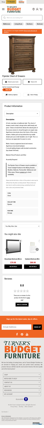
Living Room (18, 24)
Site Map (21, 406)
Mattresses (6, 24)
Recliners (30, 24)
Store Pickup (34, 94)
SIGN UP (37, 327)
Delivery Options (13, 94)
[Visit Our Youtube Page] (27, 334)
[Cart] (40, 9)
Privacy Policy (14, 406)
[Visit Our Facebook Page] (17, 334)
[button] (3, 9)
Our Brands (5, 412)
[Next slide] (37, 249)
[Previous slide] (6, 249)
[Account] (37, 9)
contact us (23, 172)
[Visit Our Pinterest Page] (22, 334)
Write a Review (22, 304)
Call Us (8, 89)
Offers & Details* (29, 406)
